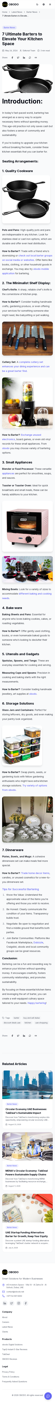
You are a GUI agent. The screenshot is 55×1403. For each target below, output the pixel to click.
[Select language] (43, 4)
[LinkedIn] (4, 1303)
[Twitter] (11, 1303)
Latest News (17, 12)
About (4, 1317)
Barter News (32, 12)
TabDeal (6, 1354)
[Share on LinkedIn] (24, 57)
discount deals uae (12, 1023)
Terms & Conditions (10, 1377)
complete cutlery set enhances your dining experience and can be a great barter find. (26, 366)
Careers (5, 1322)
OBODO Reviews (9, 1359)
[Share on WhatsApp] (30, 57)
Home (4, 12)
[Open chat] (48, 1396)
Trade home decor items (35, 873)
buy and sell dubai (31, 1018)
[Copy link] (35, 57)
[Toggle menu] (50, 4)
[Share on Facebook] (12, 57)
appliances (8, 473)
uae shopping (41, 1023)
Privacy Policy (8, 1372)
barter (16, 1018)
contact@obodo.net (15, 1292)
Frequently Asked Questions (14, 1381)
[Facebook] (25, 1303)
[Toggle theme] (37, 4)
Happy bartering (37, 1003)
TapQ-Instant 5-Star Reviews (14, 1349)
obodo (5, 448)
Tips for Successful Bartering (20, 889)
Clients (5, 1332)
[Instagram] (18, 1303)
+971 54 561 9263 (14, 1296)
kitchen (28, 1023)
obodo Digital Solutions (12, 1344)
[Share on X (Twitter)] (18, 57)
